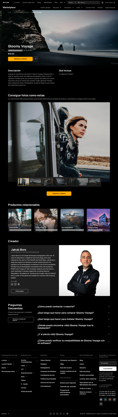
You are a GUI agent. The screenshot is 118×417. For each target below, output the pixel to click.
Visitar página (19, 291)
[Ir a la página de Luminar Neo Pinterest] (67, 414)
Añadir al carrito (20, 59)
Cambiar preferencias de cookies (68, 372)
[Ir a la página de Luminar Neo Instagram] (54, 414)
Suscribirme (107, 369)
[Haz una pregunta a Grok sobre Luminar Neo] (114, 399)
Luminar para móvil (28, 2)
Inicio (10, 12)
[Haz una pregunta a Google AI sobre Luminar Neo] (101, 404)
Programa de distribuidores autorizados (65, 392)
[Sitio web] (19, 284)
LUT (23, 369)
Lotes (24, 365)
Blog (55, 2)
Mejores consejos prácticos (88, 393)
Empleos (44, 364)
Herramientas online (9, 371)
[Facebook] (12, 284)
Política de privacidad (48, 379)
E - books (24, 384)
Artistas (100, 7)
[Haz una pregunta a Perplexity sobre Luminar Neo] (105, 399)
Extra (80, 7)
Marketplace (48, 2)
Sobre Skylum (46, 360)
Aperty (39, 2)
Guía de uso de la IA (48, 383)
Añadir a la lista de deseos (19, 218)
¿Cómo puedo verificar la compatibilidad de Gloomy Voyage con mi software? (74, 342)
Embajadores (45, 368)
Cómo (82, 364)
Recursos (57, 7)
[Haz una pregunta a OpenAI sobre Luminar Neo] (101, 399)
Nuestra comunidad (87, 375)
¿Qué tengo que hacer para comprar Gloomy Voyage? (74, 312)
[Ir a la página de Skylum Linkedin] (57, 414)
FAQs (62, 364)
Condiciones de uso (48, 375)
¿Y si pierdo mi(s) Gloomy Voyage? (74, 334)
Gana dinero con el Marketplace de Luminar (88, 384)
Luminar (17, 2)
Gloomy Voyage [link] (36, 12)
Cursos (23, 388)
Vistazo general (45, 7)
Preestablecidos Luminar (95, 230)
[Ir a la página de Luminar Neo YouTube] (61, 414)
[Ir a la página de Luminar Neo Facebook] (51, 414)
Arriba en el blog (87, 388)
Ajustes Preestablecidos (21, 12)
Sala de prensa (85, 371)
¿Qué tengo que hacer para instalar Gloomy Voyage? (74, 319)
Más (63, 2)
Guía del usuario (66, 368)
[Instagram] (15, 284)
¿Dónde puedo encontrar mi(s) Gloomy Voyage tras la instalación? (74, 326)
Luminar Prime (90, 7)
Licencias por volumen (68, 386)
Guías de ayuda (110, 7)
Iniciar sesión (110, 3)
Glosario (83, 368)
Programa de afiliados (48, 371)
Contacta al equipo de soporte (19, 319)
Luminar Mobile (8, 364)
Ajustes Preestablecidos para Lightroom (20, 230)
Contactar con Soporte (68, 360)
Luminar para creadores (88, 379)
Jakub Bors (29, 50)
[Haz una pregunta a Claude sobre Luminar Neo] (110, 399)
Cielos (23, 380)
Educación (69, 7)
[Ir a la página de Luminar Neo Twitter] (64, 414)
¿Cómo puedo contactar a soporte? (74, 306)
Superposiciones (28, 373)
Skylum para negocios (68, 383)
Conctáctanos (46, 386)
